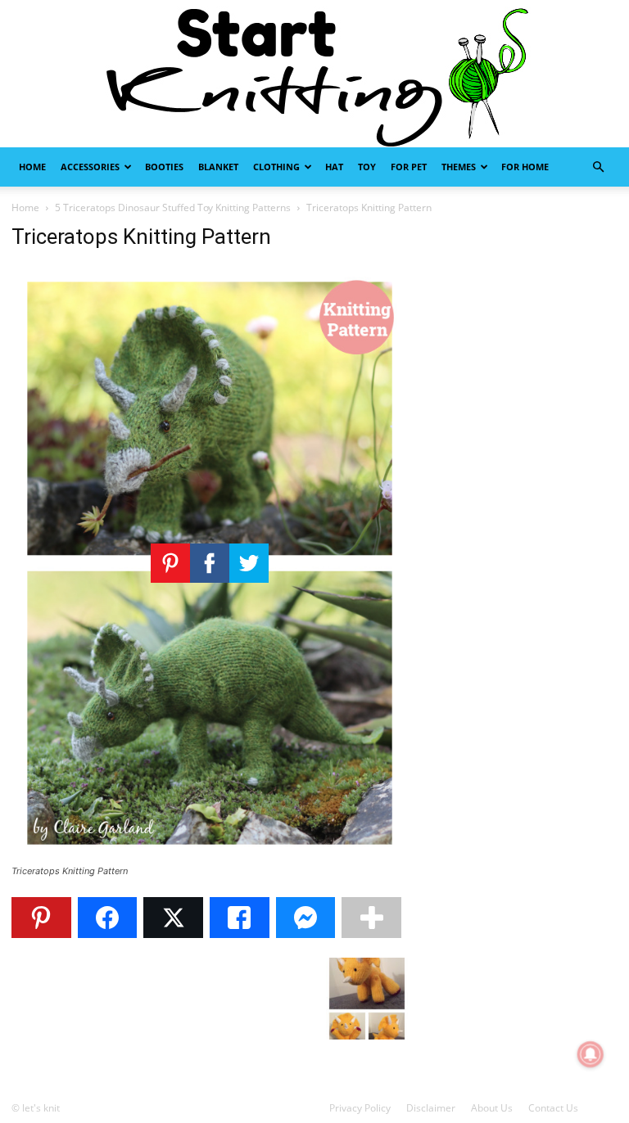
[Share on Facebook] (108, 917)
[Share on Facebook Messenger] (306, 917)
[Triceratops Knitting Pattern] (209, 856)
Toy (367, 166)
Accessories (90, 166)
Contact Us (553, 1108)
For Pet (409, 166)
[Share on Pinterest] (41, 917)
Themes (458, 166)
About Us (492, 1108)
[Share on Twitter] (173, 917)
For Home (525, 166)
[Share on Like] (239, 917)
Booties (164, 166)
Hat (334, 166)
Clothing (276, 166)
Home (32, 166)
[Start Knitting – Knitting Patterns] (314, 73)
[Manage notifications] (590, 1054)
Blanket (218, 166)
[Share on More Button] (371, 917)
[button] (598, 167)
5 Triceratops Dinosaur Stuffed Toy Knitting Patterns (173, 207)
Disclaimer (430, 1108)
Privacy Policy (360, 1108)
